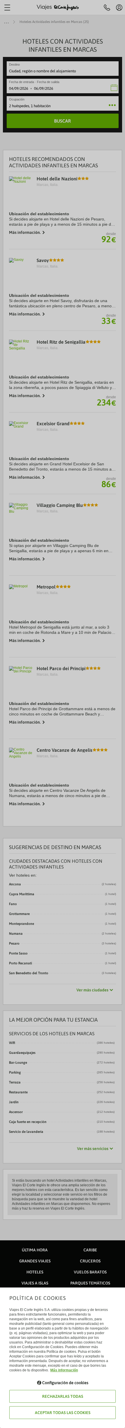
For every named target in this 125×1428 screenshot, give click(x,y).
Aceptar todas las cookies (62, 1412)
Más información (64, 1370)
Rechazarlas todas (62, 1396)
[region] (62, 714)
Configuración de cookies (65, 1382)
